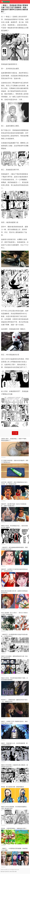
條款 (11, 871)
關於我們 (3, 871)
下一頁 (15, 433)
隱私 (13, 871)
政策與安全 (7, 871)
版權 (15, 871)
